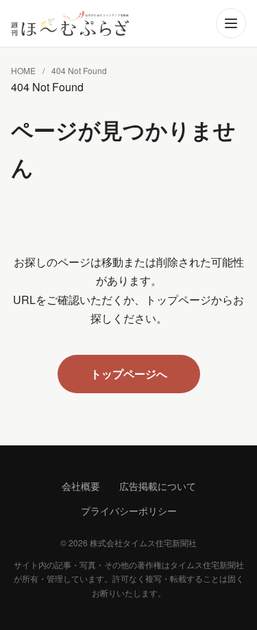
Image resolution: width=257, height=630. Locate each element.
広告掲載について (157, 486)
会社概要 (81, 486)
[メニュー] (231, 23)
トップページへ (128, 374)
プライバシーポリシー (129, 510)
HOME (23, 70)
